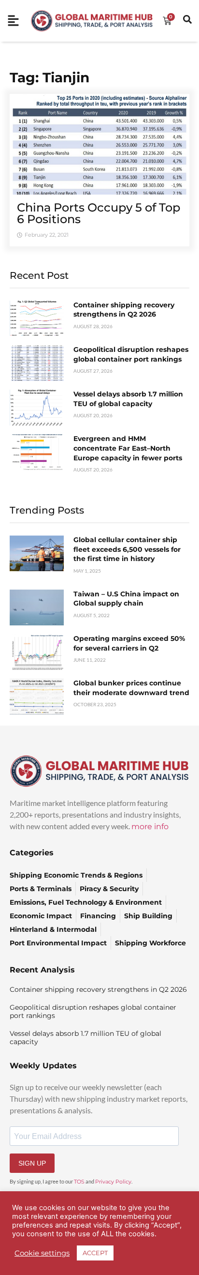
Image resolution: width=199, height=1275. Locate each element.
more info (150, 826)
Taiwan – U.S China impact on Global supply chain (126, 599)
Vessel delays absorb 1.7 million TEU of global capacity (128, 399)
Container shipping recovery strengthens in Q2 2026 (123, 310)
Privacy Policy (113, 1181)
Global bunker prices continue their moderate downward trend (131, 688)
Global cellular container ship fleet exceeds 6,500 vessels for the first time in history (127, 549)
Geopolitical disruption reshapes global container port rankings (130, 354)
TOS (79, 1181)
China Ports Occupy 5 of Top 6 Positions (98, 213)
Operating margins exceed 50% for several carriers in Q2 (129, 643)
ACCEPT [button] (95, 1253)
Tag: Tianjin (49, 77)
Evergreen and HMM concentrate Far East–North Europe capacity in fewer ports (127, 448)
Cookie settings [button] (42, 1253)
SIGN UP (32, 1163)
